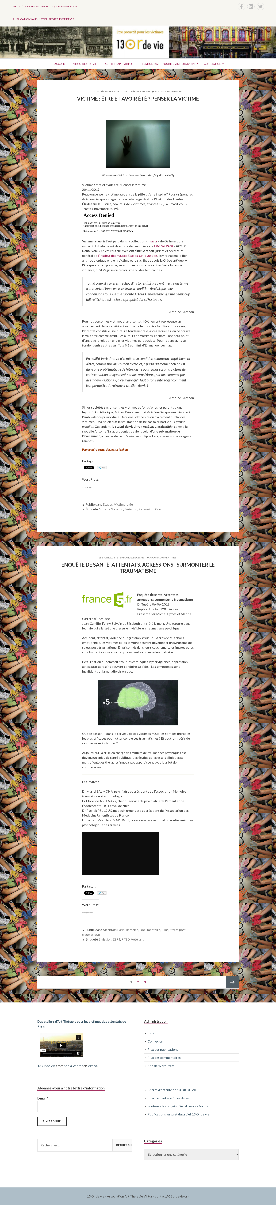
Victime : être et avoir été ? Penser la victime (138, 98)
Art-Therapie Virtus (119, 63)
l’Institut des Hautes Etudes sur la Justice (127, 255)
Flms (164, 930)
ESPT (116, 939)
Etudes (108, 504)
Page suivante (232, 982)
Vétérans (137, 939)
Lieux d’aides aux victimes (30, 6)
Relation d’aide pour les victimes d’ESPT (168, 63)
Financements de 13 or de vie (169, 1098)
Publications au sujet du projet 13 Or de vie (43, 19)
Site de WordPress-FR (164, 1066)
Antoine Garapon (111, 509)
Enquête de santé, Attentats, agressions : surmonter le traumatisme (138, 567)
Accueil (59, 63)
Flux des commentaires (164, 1057)
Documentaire (150, 930)
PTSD (126, 939)
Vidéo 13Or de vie (85, 63)
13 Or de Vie (46, 1066)
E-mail (42, 1098)
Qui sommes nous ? (65, 6)
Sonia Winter (73, 1066)
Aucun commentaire (168, 91)
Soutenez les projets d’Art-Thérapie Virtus (178, 1106)
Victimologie (123, 504)
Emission (130, 509)
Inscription (155, 1033)
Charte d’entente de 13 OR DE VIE (172, 1090)
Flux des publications (163, 1049)
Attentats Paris (114, 930)
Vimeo (92, 1066)
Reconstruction (150, 509)
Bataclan (132, 930)
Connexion (155, 1041)
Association (212, 63)
